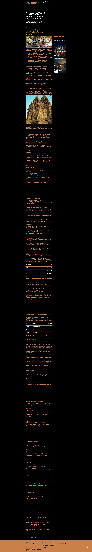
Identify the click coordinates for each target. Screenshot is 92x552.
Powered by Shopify (64, 543)
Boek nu (33, 2)
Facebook (52, 544)
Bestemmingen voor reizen (48, 1)
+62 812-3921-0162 (30, 546)
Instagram (52, 545)
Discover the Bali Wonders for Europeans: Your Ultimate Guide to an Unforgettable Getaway (59, 48)
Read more (56, 55)
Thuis (31, 1)
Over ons (37, 1)
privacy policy (44, 547)
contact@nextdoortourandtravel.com (30, 543)
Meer (53, 1)
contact (34, 1)
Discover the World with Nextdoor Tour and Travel (59, 66)
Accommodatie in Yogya (41, 1)
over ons (43, 544)
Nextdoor (60, 543)
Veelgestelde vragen (45, 545)
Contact (43, 546)
